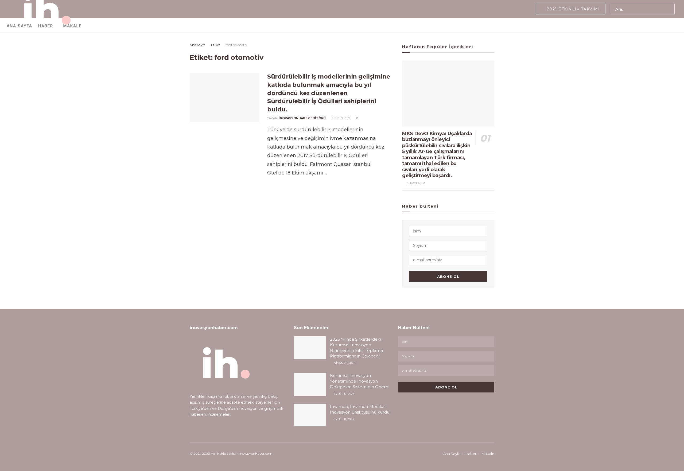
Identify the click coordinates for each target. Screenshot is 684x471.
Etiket (215, 45)
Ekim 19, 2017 (340, 118)
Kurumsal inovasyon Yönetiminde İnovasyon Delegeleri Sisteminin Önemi (359, 381)
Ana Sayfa (197, 45)
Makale (487, 453)
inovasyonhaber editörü (302, 118)
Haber (470, 453)
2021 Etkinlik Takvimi (572, 9)
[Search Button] (669, 9)
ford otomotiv (236, 45)
